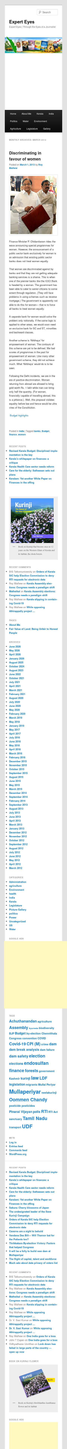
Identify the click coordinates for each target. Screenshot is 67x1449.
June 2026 (15, 646)
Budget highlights (18, 415)
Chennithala (49, 1033)
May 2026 (14, 650)
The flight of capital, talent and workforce (32, 1259)
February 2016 (17, 757)
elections (16, 1063)
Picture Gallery (17, 909)
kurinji (25, 1078)
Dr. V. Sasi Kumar (19, 1328)
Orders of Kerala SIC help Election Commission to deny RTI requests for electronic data (32, 575)
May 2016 (14, 745)
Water (26, 121)
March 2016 (15, 753)
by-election (33, 1033)
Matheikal (14, 591)
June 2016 (15, 741)
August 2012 (16, 848)
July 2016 (14, 737)
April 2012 (15, 864)
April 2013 (15, 820)
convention (29, 1038)
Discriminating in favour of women (25, 156)
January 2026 (16, 658)
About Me (26, 113)
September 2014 (18, 797)
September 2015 (18, 773)
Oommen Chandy (28, 1099)
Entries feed (16, 1146)
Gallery (46, 128)
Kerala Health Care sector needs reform (31, 466)
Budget (45, 431)
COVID (42, 1038)
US (10, 925)
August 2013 (16, 808)
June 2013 (15, 816)
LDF (43, 1078)
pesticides (28, 1105)
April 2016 (15, 749)
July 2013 (14, 812)
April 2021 (15, 686)
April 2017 (15, 733)
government (47, 1071)
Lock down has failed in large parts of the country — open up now (32, 1348)
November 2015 (18, 765)
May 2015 (14, 785)
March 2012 (15, 868)
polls (36, 1111)
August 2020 (16, 698)
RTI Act (53, 1112)
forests (31, 1070)
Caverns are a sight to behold (26, 1231)
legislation (17, 1084)
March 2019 (15, 717)
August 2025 (16, 662)
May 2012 (14, 860)
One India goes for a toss (41, 1336)
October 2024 (16, 666)
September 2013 (18, 804)
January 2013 (16, 828)
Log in (13, 1142)
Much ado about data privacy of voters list (33, 1263)
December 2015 (18, 761)
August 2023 (16, 670)
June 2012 (15, 856)
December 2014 (18, 793)
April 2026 (15, 654)
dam (53, 1043)
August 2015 (16, 777)
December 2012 (18, 832)
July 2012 (14, 852)
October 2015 (16, 769)
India (51, 113)
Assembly (18, 1027)
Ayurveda (33, 1028)
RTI (44, 1111)
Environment (40, 121)
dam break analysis (24, 1049)
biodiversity (46, 1028)
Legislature (32, 128)
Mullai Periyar (47, 1084)
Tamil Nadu (35, 1118)
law (35, 1077)
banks (37, 431)
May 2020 (14, 709)
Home (13, 113)
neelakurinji (49, 1092)
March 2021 (15, 690)
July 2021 (14, 682)
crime (44, 1044)
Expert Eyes (21, 21)
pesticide (15, 1105)
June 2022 (15, 674)
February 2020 (17, 713)
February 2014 (17, 800)
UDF (27, 1126)
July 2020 (14, 702)
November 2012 (18, 836)
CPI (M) (33, 1044)
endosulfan (36, 1063)
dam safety (18, 1056)
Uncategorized (17, 921)
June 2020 (15, 706)
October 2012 (16, 840)
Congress (15, 1038)
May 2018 (14, 721)
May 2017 (14, 729)
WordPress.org (17, 1154)
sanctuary (15, 1119)
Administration (17, 882)
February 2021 (17, 694)
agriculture (15, 885)
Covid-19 (17, 1044)
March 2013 (15, 824)
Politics (13, 121)
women (22, 434)
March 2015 (15, 789)
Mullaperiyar (25, 1091)
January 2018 (16, 725)
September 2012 (18, 844)
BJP (11, 1033)
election (37, 1056)
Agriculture (15, 128)
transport (15, 1127)
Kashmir (14, 1078)
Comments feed (18, 1150)
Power (12, 917)
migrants (31, 1084)
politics (13, 913)
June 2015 (15, 781)
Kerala (40, 113)
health (12, 893)
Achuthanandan (23, 1021)
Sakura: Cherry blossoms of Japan (29, 1207)
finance (13, 434)
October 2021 (16, 678)
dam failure (47, 1050)
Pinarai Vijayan (20, 1111)
